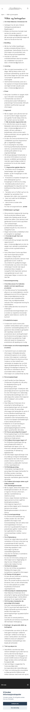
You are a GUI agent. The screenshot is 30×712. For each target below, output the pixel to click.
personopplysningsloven (12, 428)
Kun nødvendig (15, 707)
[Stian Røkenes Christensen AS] (15, 8)
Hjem (2, 14)
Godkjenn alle (15, 703)
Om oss (3, 685)
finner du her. (24, 373)
